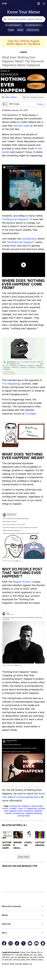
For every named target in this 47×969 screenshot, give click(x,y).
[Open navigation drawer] (44, 4)
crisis (20, 808)
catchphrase (29, 238)
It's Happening (11, 383)
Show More (23, 857)
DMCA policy (37, 959)
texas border (37, 806)
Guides (23, 52)
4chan (5, 808)
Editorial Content (33, 30)
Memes (20, 30)
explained (28, 811)
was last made (21, 125)
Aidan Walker (11, 97)
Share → (41, 104)
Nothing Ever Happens (20, 242)
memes (8, 813)
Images (11, 30)
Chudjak (30, 413)
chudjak (12, 808)
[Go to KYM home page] (4, 3)
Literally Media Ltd (24, 955)
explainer (38, 811)
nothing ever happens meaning (27, 813)
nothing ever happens (15, 219)
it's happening (29, 808)
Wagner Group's (22, 581)
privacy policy (19, 959)
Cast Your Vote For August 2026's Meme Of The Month (23, 43)
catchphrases (23, 815)
